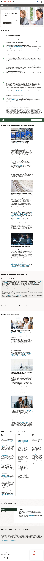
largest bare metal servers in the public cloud (23, 441)
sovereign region (19, 142)
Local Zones (19, 170)
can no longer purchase (24, 422)
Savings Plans (3, 475)
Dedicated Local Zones (18, 295)
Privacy (9, 552)
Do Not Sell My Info (13, 552)
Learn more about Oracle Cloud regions (8, 540)
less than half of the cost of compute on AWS (7, 441)
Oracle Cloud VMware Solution (17, 332)
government (6, 282)
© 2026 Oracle (3, 552)
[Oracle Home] (7, 2)
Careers (29, 552)
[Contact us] (42, 2)
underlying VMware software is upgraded (19, 355)
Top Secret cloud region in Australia (21, 213)
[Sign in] (40, 2)
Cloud (2, 5)
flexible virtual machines (18, 46)
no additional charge (21, 104)
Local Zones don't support (19, 419)
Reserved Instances (4, 455)
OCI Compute (8, 46)
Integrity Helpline (3, 554)
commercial (29, 410)
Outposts (10, 295)
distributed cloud (37, 283)
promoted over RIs (6, 476)
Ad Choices (25, 552)
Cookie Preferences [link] (20, 552)
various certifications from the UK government (20, 266)
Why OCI (6, 5)
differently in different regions (21, 90)
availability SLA (31, 515)
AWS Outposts (19, 165)
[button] (2, 2)
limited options (6, 472)
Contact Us (8, 554)
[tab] (9, 509)
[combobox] (24, 2)
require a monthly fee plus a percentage (36, 453)
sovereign (39, 281)
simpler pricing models (14, 99)
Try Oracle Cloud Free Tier (7, 23)
